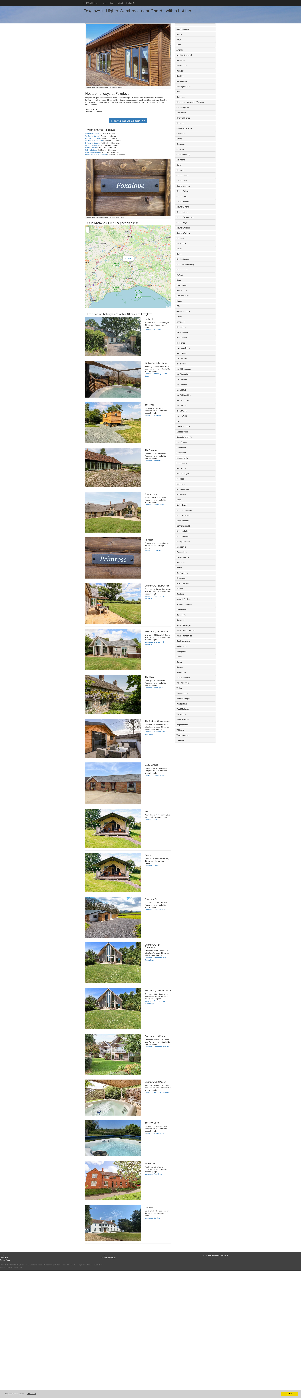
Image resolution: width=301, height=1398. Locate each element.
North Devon (181, 505)
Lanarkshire (181, 447)
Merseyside (181, 468)
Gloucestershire (183, 311)
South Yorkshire (183, 641)
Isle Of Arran (181, 358)
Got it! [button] (289, 1394)
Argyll (178, 39)
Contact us (4, 1258)
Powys (179, 567)
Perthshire (180, 562)
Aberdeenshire (182, 29)
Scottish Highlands (184, 604)
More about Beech (152, 866)
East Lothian (181, 285)
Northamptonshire (183, 525)
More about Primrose (153, 550)
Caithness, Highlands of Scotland (190, 102)
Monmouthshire (182, 489)
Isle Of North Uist (183, 395)
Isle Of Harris (181, 379)
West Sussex (181, 714)
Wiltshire (180, 730)
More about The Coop (153, 415)
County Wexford (183, 227)
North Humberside (184, 510)
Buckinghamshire (183, 86)
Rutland (179, 588)
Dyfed (178, 280)
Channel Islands (183, 117)
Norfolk (179, 499)
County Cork (181, 180)
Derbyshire (181, 243)
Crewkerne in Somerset (94, 140)
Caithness (180, 97)
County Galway (182, 191)
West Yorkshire (182, 719)
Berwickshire (181, 81)
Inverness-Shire (183, 348)
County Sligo (181, 222)
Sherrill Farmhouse (108, 1258)
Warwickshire (182, 693)
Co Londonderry (183, 154)
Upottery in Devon (92, 136)
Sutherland (181, 672)
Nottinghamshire (183, 541)
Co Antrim (180, 144)
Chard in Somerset (92, 133)
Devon (179, 248)
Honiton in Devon (91, 147)
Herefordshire (182, 332)
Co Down (180, 149)
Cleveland (180, 133)
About (120, 3)
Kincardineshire (183, 426)
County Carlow (182, 175)
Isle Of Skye (181, 405)
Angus (179, 34)
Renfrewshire (182, 573)
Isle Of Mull (181, 390)
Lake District (181, 442)
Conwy (179, 165)
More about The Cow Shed (155, 1133)
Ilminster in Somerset (93, 143)
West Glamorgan (183, 698)
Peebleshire (181, 552)
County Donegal (183, 186)
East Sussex (181, 290)
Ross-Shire (181, 578)
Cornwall (180, 170)
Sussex (179, 667)
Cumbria (180, 238)
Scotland (180, 593)
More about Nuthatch (153, 329)
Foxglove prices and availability (126, 120)
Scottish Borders (183, 599)
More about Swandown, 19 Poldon (157, 1047)
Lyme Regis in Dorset (93, 152)
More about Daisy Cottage (154, 775)
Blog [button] (112, 3)
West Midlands (182, 709)
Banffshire (180, 60)
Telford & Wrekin (183, 677)
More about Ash (151, 819)
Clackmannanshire (184, 128)
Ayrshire (179, 49)
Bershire (180, 76)
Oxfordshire (181, 546)
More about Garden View (154, 504)
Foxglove (128, 258)
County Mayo (182, 212)
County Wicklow (183, 233)
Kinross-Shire (182, 431)
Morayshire (181, 494)
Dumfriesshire (182, 269)
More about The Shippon (154, 460)
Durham (179, 274)
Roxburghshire (182, 583)
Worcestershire (182, 735)
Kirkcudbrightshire (184, 437)
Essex (179, 301)
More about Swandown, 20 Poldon (157, 1092)
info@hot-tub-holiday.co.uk (218, 1255)
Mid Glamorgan (182, 473)
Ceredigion (181, 112)
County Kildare (182, 201)
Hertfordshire (181, 337)
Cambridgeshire (183, 107)
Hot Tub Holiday (90, 2)
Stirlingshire (181, 651)
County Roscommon (185, 217)
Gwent (179, 316)
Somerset (180, 620)
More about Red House (153, 1174)
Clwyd (179, 138)
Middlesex (180, 478)
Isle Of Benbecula (183, 369)
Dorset (179, 254)
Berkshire (180, 70)
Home (104, 3)
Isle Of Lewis (181, 384)
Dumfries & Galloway (185, 264)
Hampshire (181, 327)
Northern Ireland (183, 531)
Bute (178, 91)
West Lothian (181, 703)
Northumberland (183, 536)
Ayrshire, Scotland (184, 55)
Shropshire (181, 614)
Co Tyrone (180, 159)
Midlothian (180, 484)
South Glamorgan (183, 625)
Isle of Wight (181, 416)
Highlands (180, 342)
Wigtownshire (182, 724)
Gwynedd (180, 321)
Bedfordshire (181, 65)
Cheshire (180, 123)
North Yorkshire (182, 520)
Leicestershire (182, 458)
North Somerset (183, 515)
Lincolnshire (181, 463)
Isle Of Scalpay (182, 400)
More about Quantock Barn (155, 909)
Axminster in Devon (92, 138)
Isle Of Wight (181, 410)
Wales (179, 688)
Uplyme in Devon (91, 150)
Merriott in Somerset (92, 145)
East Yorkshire (182, 295)
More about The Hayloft (153, 687)
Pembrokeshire (182, 557)
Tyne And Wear (182, 682)
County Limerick (183, 206)
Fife (178, 306)
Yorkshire (180, 740)
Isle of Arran (181, 353)
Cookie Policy (5, 1260)
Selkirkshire (181, 609)
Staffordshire (181, 646)
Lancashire (181, 452)
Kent (178, 421)
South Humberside (184, 635)
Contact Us (130, 3)
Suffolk (179, 656)
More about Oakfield (152, 1218)
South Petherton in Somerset (96, 154)
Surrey (179, 662)
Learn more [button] (31, 1394)
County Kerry (181, 196)
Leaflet (168, 307)
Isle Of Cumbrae (183, 374)
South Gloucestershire (185, 630)
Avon (178, 44)
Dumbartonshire (183, 259)
